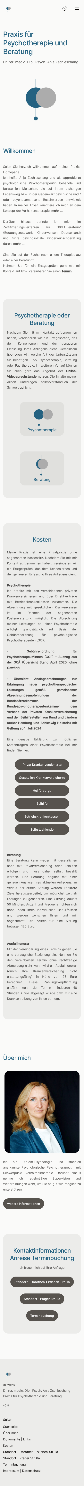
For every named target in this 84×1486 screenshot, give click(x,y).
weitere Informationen (23, 1204)
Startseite (10, 1427)
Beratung (42, 479)
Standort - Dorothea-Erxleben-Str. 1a (42, 1282)
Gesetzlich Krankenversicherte (42, 778)
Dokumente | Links (17, 1439)
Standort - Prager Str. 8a (42, 1299)
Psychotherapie (42, 429)
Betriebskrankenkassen (42, 816)
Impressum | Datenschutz (22, 1471)
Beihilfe (42, 803)
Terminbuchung (42, 1316)
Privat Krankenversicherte (42, 765)
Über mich (10, 1433)
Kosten (8, 1445)
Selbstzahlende (42, 829)
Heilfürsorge (42, 791)
